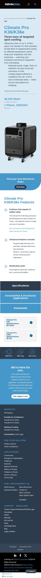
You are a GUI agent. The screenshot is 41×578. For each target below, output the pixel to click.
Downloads (8, 512)
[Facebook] (20, 555)
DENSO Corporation (20, 559)
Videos (6, 515)
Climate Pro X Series (11, 423)
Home (6, 18)
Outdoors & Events (11, 472)
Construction (8, 455)
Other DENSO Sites (26, 495)
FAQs (6, 523)
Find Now (20, 187)
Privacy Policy (27, 565)
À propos (13, 547)
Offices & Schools (10, 469)
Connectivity (9, 434)
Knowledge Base (10, 526)
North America (9, 487)
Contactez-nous (25, 547)
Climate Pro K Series (17, 18)
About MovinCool (25, 487)
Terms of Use (9, 568)
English (20, 549)
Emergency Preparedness (13, 458)
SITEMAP (22, 500)
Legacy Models (9, 531)
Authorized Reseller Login (25, 509)
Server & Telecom (10, 475)
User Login (19, 434)
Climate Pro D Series (11, 430)
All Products (8, 413)
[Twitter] (25, 555)
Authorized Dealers (11, 490)
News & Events (24, 493)
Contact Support (10, 509)
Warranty (7, 518)
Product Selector (10, 444)
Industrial (7, 464)
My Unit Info (8, 520)
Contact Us (23, 490)
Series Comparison (11, 446)
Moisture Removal (10, 466)
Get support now (20, 396)
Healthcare (8, 461)
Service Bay (8, 477)
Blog (5, 529)
